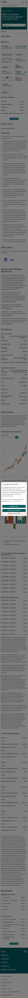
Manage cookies (13, 513)
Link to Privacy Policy (16, 501)
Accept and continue (14, 510)
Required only (14, 506)
